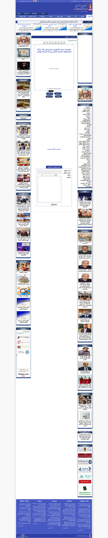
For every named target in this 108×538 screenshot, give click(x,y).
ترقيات (83, 19)
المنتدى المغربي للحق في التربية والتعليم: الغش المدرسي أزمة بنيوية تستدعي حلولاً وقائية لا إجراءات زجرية (84, 515)
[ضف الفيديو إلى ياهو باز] (58, 42)
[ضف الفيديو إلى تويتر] (55, 42)
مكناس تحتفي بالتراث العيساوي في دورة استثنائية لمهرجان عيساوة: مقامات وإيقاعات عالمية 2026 (83, 505)
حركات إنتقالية (32, 16)
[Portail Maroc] (85, 472)
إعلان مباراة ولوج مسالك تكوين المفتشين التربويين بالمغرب (54, 504)
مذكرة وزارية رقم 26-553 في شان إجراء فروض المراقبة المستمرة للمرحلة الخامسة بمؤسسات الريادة (69, 505)
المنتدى (78, 19)
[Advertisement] (44, 7)
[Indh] (23, 334)
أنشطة (82, 16)
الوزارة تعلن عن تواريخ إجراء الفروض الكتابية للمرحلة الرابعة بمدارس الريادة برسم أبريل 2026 (68, 510)
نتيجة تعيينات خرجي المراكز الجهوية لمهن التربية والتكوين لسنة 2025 (25, 504)
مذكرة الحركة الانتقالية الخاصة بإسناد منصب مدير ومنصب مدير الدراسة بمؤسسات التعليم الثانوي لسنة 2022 (24, 513)
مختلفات (42, 16)
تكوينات (69, 16)
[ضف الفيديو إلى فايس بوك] (61, 42)
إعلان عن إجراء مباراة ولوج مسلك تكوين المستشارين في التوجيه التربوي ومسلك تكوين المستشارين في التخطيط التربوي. (53, 513)
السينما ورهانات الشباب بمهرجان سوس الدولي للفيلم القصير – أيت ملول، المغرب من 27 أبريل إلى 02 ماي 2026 (83, 521)
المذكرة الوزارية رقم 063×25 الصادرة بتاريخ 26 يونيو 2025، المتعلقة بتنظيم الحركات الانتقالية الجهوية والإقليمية (68, 518)
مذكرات (51, 16)
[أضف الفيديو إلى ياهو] (64, 42)
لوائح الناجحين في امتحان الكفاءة (75, 25)
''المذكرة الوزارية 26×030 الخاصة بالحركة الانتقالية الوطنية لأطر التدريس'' (68, 514)
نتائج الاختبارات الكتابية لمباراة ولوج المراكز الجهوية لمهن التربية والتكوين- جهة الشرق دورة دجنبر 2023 (53, 524)
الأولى (89, 16)
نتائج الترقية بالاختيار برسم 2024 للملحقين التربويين (39, 504)
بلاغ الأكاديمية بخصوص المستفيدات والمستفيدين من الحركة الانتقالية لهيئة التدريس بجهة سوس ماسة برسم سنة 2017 (25, 519)
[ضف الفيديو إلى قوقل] (44, 42)
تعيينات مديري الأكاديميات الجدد (24, 523)
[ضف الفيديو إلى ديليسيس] (49, 42)
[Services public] (85, 483)
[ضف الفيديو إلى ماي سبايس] (52, 42)
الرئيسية (71, 37)
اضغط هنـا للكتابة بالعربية (54, 149)
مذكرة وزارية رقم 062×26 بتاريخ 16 (24, 25)
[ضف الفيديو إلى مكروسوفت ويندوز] (47, 42)
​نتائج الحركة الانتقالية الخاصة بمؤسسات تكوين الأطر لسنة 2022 (25, 508)
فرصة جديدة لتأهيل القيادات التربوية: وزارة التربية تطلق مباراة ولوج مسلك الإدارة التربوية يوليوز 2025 (53, 508)
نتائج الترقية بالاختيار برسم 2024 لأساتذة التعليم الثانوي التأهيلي (39, 507)
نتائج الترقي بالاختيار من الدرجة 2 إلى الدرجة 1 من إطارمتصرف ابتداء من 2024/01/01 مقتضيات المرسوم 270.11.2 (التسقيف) (39, 519)
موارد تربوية (60, 16)
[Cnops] (85, 478)
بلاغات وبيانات (22, 16)
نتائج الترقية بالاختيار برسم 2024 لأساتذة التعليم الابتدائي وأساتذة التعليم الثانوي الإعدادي (39, 510)
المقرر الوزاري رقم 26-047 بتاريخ (50, 25)
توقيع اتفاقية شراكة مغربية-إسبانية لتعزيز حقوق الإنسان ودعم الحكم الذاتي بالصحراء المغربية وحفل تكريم (83, 526)
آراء (76, 16)
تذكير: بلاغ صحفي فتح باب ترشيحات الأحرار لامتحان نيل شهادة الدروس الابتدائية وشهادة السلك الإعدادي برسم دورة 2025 (54, 518)
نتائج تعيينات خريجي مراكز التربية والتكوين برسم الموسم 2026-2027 (59, 21)
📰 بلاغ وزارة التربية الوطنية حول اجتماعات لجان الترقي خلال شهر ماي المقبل (39, 514)
